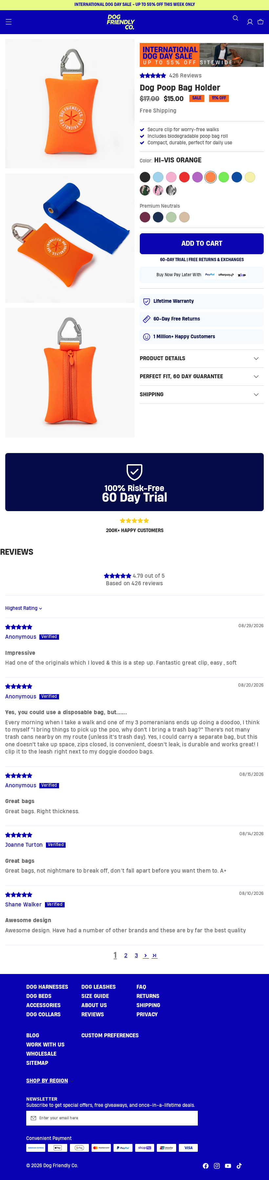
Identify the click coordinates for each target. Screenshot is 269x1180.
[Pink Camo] (158, 190)
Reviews (92, 1014)
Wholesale (41, 1054)
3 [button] (136, 955)
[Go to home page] (120, 22)
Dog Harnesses (47, 987)
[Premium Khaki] (171, 217)
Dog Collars (43, 1014)
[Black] (145, 177)
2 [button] (126, 955)
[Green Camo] (145, 190)
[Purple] (197, 177)
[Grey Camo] (171, 190)
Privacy (147, 1014)
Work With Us (45, 1044)
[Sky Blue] (158, 177)
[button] (8, 22)
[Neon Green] (223, 177)
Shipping (148, 1005)
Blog (32, 1035)
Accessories (43, 1005)
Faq (141, 987)
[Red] (184, 177)
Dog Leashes (98, 987)
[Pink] (171, 177)
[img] (18, 627)
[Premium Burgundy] (145, 217)
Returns (147, 996)
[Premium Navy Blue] (158, 217)
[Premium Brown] (184, 217)
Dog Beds (39, 996)
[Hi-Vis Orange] (210, 177)
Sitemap (37, 1063)
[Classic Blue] (237, 177)
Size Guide (95, 996)
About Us (94, 1005)
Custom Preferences (110, 1035)
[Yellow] (250, 177)
